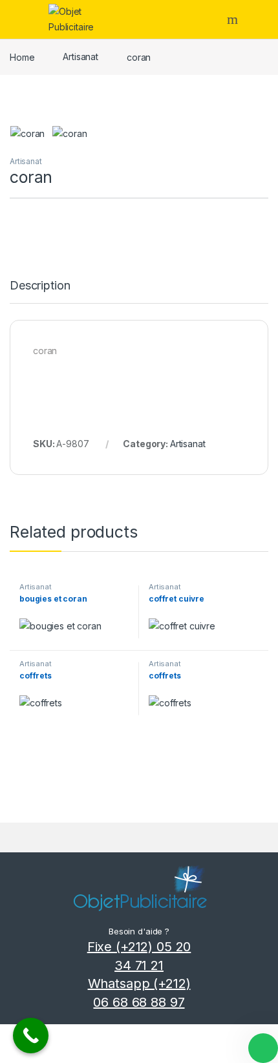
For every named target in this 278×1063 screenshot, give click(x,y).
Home (22, 56)
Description (40, 286)
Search (234, 19)
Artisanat (80, 56)
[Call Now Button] (30, 1035)
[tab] (40, 291)
